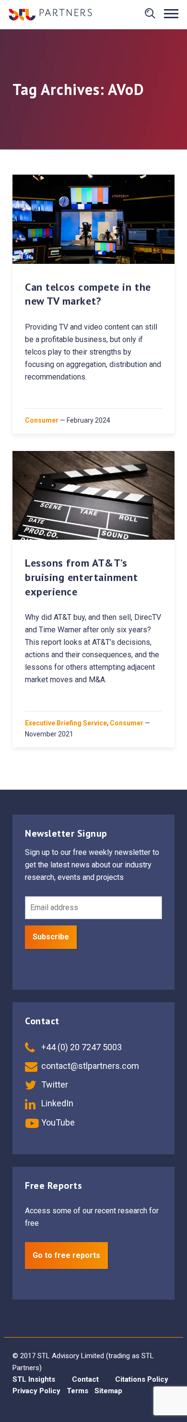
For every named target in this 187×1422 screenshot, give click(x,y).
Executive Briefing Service (66, 723)
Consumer (41, 420)
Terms (77, 1390)
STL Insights (33, 1379)
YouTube (57, 1122)
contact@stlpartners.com (89, 1066)
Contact (85, 1379)
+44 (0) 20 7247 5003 (80, 1047)
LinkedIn (56, 1103)
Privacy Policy (36, 1390)
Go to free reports (66, 1255)
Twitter (53, 1084)
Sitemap (108, 1390)
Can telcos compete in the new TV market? (88, 294)
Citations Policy (141, 1379)
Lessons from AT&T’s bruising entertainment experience (81, 577)
